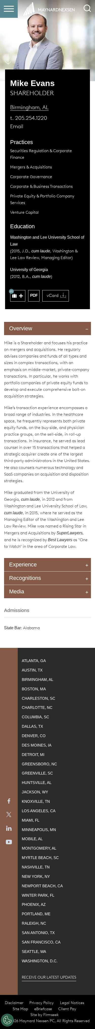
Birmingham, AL (29, 107)
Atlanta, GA (34, 661)
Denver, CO (34, 736)
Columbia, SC (35, 717)
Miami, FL (30, 820)
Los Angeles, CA (38, 811)
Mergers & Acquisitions (31, 167)
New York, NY (36, 877)
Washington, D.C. (40, 961)
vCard (53, 295)
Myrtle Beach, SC (40, 858)
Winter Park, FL (38, 895)
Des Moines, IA (36, 745)
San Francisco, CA (41, 942)
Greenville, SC (37, 773)
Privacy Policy (41, 1003)
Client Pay (67, 1009)
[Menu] (9, 9)
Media (16, 591)
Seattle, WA (34, 952)
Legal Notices (72, 1003)
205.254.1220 (31, 118)
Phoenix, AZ (34, 905)
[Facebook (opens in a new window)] (9, 801)
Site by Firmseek (44, 1014)
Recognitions (25, 578)
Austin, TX (32, 670)
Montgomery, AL (39, 848)
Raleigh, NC (34, 923)
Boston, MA (34, 689)
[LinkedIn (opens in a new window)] (9, 828)
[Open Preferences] (7, 1020)
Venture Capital (24, 212)
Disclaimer (14, 1003)
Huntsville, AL (36, 783)
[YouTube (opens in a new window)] (9, 842)
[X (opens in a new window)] (9, 815)
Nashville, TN (36, 867)
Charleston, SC (38, 698)
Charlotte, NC (37, 708)
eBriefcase (43, 1009)
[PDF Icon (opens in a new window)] (34, 296)
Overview (20, 328)
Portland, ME (36, 914)
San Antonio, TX (38, 933)
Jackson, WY (35, 792)
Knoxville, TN (36, 801)
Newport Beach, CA (42, 886)
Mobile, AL (32, 839)
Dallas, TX (32, 726)
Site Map (20, 1009)
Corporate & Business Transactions (41, 186)
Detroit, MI (33, 755)
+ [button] (21, 296)
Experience (23, 564)
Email (16, 126)
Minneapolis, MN (39, 830)
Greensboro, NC (39, 764)
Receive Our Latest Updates (49, 977)
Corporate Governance (31, 176)
